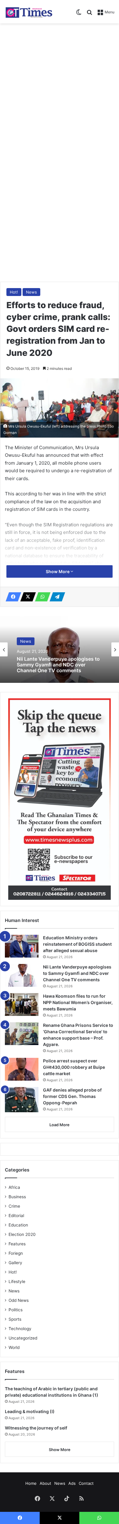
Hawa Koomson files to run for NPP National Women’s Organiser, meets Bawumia (78, 1002)
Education (18, 1225)
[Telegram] (55, 596)
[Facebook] (11, 596)
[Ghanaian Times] (29, 11)
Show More (58, 571)
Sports (15, 1319)
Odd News (19, 1300)
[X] (26, 596)
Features (17, 1243)
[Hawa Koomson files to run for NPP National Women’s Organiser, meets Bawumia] (21, 1004)
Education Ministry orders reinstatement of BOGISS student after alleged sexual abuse (77, 944)
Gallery (15, 1262)
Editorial (16, 1215)
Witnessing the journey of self (36, 1427)
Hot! (14, 292)
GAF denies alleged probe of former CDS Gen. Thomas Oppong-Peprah (72, 1096)
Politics (16, 1309)
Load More (59, 1124)
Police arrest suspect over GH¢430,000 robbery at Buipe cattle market (74, 1067)
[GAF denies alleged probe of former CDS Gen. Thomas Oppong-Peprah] (21, 1099)
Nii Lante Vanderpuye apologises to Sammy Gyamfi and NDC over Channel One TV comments (58, 664)
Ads (72, 1483)
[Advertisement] (59, 88)
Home (31, 1483)
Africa (14, 1187)
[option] (59, 649)
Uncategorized (23, 1338)
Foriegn (16, 1253)
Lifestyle (17, 1281)
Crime (14, 1206)
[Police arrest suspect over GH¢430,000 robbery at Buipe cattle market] (21, 1069)
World (14, 1347)
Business (17, 1196)
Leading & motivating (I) (30, 1411)
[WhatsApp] (41, 596)
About (45, 1483)
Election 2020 (22, 1234)
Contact (86, 1483)
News (31, 292)
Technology (20, 1328)
